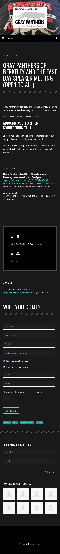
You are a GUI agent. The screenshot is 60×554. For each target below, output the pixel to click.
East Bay (7, 423)
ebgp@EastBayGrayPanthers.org (18, 292)
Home (6, 55)
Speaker (39, 423)
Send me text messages (17, 367)
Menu (9, 38)
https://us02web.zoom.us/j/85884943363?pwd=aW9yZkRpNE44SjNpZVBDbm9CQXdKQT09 (28, 182)
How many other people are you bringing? (23, 392)
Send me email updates (17, 361)
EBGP (15, 423)
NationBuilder (35, 544)
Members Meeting (27, 423)
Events (16, 55)
